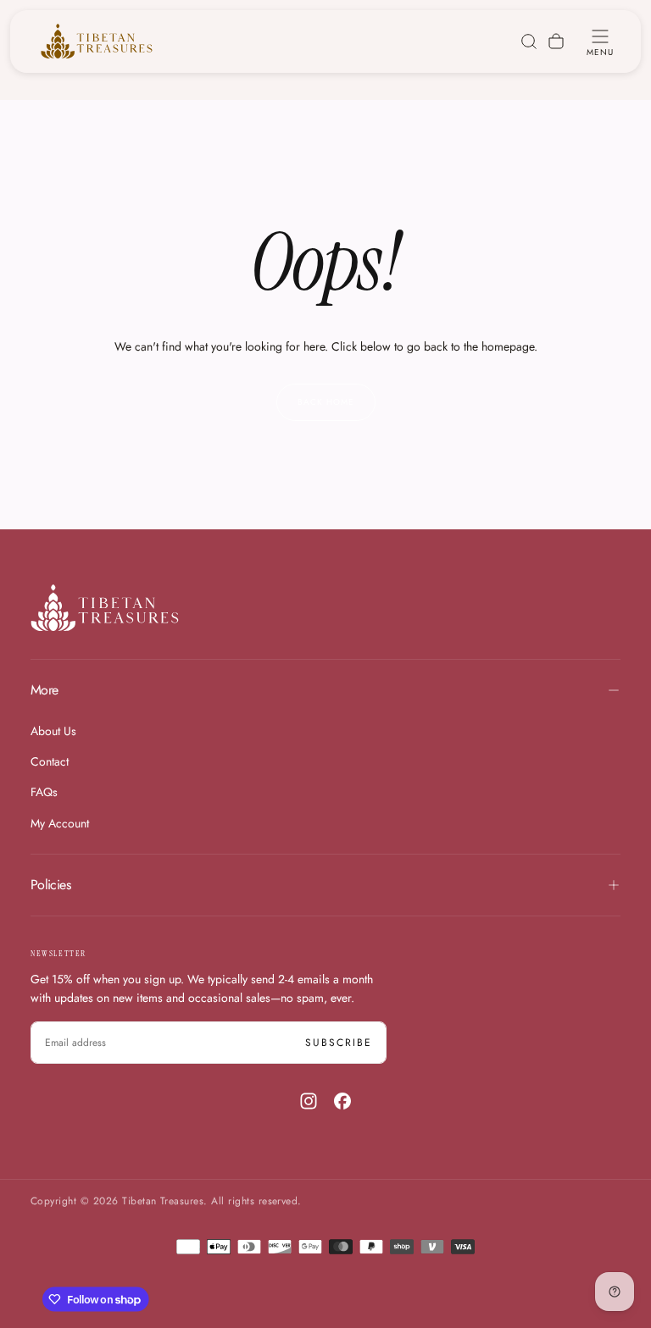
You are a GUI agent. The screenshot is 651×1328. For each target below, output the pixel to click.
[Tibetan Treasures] (105, 608)
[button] (600, 41)
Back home (326, 402)
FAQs (44, 791)
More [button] (44, 690)
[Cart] (556, 41)
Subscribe (338, 1042)
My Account (60, 823)
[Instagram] (308, 1101)
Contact (50, 761)
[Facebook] (342, 1101)
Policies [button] (50, 884)
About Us (53, 730)
